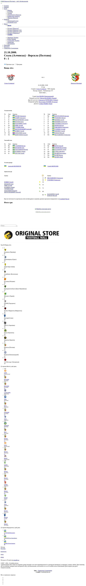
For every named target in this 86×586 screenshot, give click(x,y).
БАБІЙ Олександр (20, 118)
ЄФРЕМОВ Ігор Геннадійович (10, 538)
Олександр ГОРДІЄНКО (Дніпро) (48, 100)
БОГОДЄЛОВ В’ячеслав (62, 116)
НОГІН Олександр (20, 116)
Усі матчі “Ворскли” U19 (14, 31)
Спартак (5, 464)
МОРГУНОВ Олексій (21, 135)
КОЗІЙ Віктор (59, 155)
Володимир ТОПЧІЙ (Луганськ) (48, 102)
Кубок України (11, 39)
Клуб (5, 9)
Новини (6, 7)
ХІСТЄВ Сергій (19, 153)
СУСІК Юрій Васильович (9, 532)
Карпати (5, 497)
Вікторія (6, 517)
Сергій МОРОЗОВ (53, 166)
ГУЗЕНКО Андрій (60, 129)
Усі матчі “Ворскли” (13, 28)
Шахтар (5, 458)
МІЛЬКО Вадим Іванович (9, 543)
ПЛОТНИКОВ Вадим (21, 149)
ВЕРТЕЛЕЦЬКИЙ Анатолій (23, 129)
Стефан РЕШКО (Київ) (45, 103)
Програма (19, 64)
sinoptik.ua (16, 560)
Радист (5, 445)
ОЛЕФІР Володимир (61, 147)
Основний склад (12, 22)
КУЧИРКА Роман (20, 151)
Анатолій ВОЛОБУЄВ (14, 166)
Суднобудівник (7, 392)
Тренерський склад (12, 21)
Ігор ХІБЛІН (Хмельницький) (45, 96)
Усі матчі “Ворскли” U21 (14, 30)
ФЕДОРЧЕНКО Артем (21, 120)
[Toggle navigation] (1, 3)
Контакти (6, 46)
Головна (6, 5)
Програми (7, 45)
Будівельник (6, 412)
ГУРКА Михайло (60, 151)
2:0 (4, 414)
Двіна (5, 399)
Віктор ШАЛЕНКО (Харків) (48, 98)
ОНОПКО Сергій (60, 131)
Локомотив (6, 425)
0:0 (4, 493)
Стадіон (9, 13)
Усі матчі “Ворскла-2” (13, 33)
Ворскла (6, 438)
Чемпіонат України (12, 37)
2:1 (4, 428)
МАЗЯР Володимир (60, 153)
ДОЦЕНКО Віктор (60, 118)
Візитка (9, 10)
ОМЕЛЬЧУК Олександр (61, 127)
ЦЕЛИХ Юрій (59, 157)
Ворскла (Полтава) (76, 83)
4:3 (4, 480)
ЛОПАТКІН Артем (20, 133)
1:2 (4, 388)
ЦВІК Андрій (19, 125)
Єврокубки (10, 42)
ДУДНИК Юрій (19, 127)
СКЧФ (5, 372)
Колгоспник (6, 379)
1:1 (4, 401)
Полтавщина (11, 43)
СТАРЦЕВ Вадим (20, 146)
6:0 (4, 375)
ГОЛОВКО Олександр (61, 123)
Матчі (5, 24)
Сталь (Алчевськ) (9, 83)
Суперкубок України (13, 40)
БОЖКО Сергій (19, 131)
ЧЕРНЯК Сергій (59, 120)
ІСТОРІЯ (10, 12)
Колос (5, 405)
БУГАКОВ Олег (19, 147)
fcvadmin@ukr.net (64, 199)
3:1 (4, 441)
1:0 (4, 467)
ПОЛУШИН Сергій (20, 123)
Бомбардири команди (13, 16)
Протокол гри (10, 64)
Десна (5, 418)
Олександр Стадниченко (11, 48)
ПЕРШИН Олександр (61, 121)
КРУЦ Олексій (59, 146)
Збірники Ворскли (12, 18)
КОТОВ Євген (19, 121)
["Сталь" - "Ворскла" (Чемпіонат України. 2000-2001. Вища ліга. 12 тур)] (43, 209)
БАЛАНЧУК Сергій (60, 149)
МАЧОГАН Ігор (59, 125)
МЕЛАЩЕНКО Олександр (62, 135)
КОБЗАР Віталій (59, 133)
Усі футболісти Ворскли (14, 15)
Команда (6, 19)
